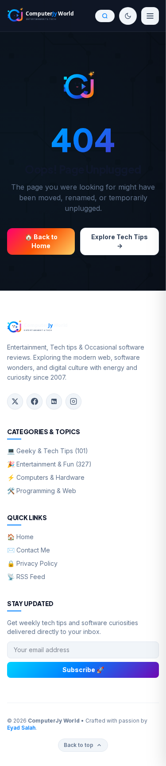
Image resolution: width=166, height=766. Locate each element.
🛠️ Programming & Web (41, 490)
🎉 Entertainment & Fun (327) (49, 464)
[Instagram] (73, 401)
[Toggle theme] (128, 16)
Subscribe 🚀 (83, 669)
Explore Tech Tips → (119, 241)
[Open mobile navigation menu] (150, 16)
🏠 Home (20, 536)
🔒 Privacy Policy (32, 563)
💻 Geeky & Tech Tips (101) (47, 451)
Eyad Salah (21, 727)
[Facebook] (34, 401)
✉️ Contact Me (28, 550)
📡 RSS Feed (26, 576)
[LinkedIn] (54, 401)
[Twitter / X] (15, 401)
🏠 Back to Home (41, 241)
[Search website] (105, 16)
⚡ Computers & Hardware (46, 477)
